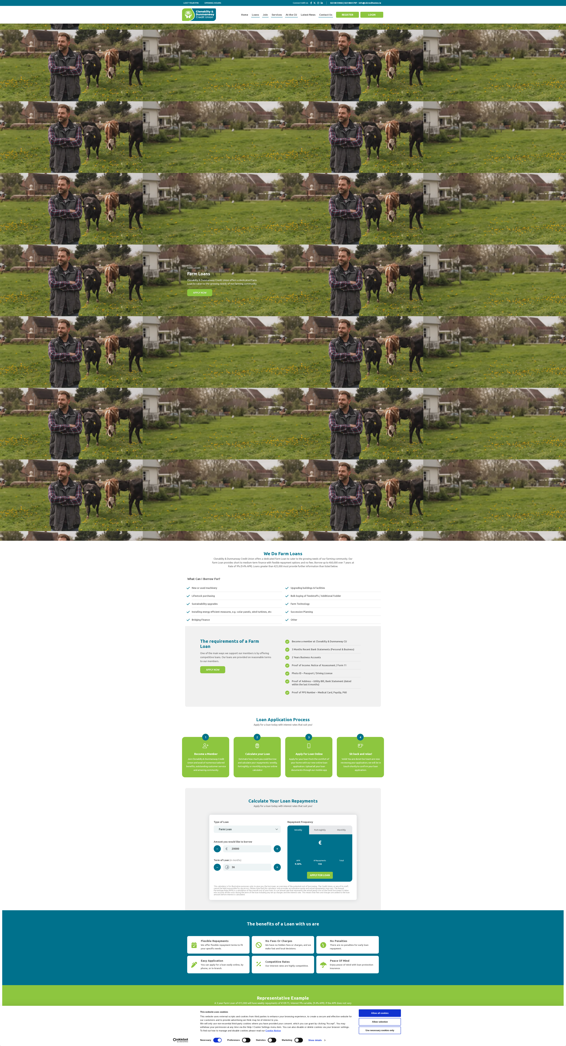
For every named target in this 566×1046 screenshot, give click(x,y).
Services (277, 14)
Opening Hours (212, 3)
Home (244, 14)
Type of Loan (221, 822)
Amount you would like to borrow (233, 841)
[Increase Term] (277, 867)
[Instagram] (318, 3)
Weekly (298, 830)
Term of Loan (227, 860)
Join (265, 14)
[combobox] (247, 829)
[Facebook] (311, 3)
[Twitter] (314, 3)
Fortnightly (320, 830)
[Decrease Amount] (217, 848)
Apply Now (200, 292)
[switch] (246, 1040)
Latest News (308, 14)
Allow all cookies (380, 1013)
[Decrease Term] (217, 867)
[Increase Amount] (277, 848)
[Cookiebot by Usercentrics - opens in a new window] (181, 1040)
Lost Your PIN (191, 3)
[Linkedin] (322, 3)
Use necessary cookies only (380, 1030)
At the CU (291, 14)
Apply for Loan (320, 875)
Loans (255, 14)
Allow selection (380, 1022)
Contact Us (325, 14)
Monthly (341, 830)
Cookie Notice (273, 1030)
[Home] (199, 15)
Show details (315, 1040)
